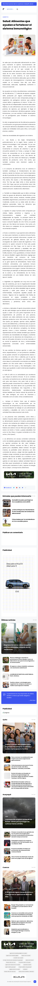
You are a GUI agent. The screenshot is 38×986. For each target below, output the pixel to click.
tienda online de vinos (10, 962)
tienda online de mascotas (9, 971)
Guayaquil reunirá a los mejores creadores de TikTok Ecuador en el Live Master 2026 (22, 842)
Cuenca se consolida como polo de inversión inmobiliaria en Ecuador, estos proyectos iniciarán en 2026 (22, 914)
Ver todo (33, 496)
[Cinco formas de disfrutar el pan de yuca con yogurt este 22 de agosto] (7, 859)
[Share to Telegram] (22, 487)
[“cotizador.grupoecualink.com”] (6, 713)
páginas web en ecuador (14, 969)
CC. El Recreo (9, 741)
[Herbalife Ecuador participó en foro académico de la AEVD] (7, 503)
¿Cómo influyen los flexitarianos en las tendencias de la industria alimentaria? (23, 511)
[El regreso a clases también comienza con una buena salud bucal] (6, 668)
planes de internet (29, 960)
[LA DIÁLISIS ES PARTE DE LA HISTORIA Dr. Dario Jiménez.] (6, 677)
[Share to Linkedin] (19, 487)
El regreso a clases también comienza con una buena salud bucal (22, 667)
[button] (25, 488)
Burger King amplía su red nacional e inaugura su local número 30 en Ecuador (22, 906)
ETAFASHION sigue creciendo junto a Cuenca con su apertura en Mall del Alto (19, 894)
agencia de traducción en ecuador (12, 964)
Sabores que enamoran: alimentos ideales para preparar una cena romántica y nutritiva (22, 922)
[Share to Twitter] (13, 487)
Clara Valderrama (9, 642)
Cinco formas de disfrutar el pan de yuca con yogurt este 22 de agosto (22, 857)
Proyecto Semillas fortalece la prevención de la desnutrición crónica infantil (20, 850)
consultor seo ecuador (18, 957)
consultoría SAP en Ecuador (24, 962)
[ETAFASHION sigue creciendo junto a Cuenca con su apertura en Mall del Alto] (19, 885)
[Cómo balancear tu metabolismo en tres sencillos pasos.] (7, 522)
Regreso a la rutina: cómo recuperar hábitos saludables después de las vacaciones (17, 647)
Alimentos (5, 17)
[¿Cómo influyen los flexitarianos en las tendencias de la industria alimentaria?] (7, 513)
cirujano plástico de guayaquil (25, 966)
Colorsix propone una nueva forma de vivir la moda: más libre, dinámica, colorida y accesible (22, 767)
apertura (8, 889)
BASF (6, 816)
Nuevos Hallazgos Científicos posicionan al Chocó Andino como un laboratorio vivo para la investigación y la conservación (22, 660)
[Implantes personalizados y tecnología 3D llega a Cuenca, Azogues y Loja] (7, 931)
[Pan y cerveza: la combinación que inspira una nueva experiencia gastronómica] (7, 759)
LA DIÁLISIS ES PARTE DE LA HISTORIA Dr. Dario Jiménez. (22, 675)
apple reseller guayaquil (10, 966)
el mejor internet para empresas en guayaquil (12, 960)
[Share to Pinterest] (16, 487)
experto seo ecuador (26, 955)
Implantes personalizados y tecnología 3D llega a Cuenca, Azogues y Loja (20, 930)
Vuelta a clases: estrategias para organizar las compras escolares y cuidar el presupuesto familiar (20, 684)
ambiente (25, 969)
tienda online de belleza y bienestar (26, 971)
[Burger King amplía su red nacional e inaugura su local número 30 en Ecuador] (7, 907)
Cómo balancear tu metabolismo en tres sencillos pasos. (23, 520)
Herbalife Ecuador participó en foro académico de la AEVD (22, 501)
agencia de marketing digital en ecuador (18, 953)
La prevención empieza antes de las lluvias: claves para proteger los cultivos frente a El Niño (18, 821)
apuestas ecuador (27, 964)
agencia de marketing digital (12, 955)
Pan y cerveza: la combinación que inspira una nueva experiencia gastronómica (22, 758)
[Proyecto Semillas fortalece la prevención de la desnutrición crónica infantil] (7, 851)
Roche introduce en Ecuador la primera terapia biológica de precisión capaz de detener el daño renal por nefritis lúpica (22, 776)
